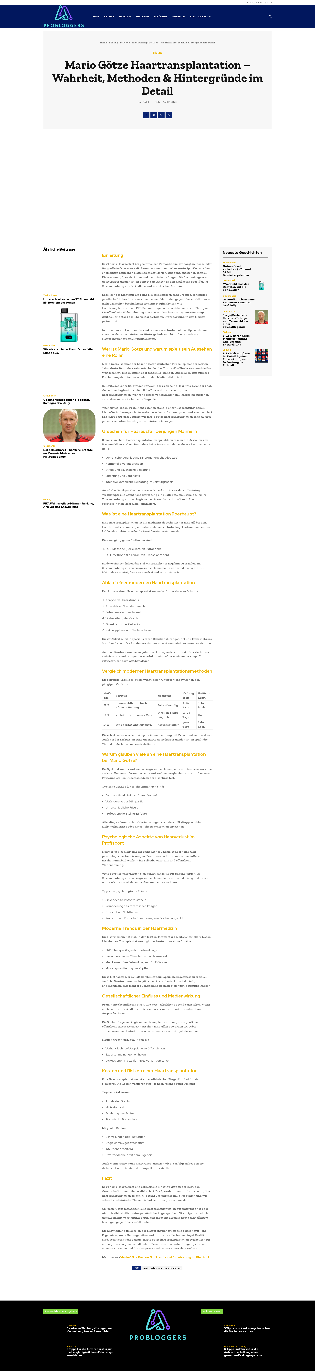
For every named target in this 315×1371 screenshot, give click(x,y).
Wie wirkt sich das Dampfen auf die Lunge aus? (68, 351)
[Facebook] (146, 115)
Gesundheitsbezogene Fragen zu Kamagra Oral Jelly (67, 401)
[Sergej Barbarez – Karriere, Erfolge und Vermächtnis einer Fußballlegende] (69, 425)
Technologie (50, 295)
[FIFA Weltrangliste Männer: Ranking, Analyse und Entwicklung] (69, 479)
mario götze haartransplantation (162, 1268)
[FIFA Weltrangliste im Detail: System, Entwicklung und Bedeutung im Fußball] (261, 355)
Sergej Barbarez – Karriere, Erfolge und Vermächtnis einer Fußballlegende (68, 453)
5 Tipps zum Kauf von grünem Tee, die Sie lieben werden (247, 1330)
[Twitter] (153, 115)
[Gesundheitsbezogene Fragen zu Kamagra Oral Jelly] (69, 375)
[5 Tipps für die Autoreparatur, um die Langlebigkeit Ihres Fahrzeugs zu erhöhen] (54, 1351)
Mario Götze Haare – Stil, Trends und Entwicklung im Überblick (165, 1257)
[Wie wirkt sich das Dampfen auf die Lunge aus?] (69, 325)
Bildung (113, 42)
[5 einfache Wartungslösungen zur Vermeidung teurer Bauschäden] (54, 1329)
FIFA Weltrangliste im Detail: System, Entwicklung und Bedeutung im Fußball (236, 359)
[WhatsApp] (169, 115)
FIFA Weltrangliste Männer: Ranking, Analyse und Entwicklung (68, 505)
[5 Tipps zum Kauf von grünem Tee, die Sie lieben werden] (212, 1329)
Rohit (146, 102)
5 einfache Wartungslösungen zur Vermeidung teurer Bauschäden (89, 1330)
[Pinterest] (161, 115)
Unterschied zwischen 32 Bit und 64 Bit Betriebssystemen (68, 300)
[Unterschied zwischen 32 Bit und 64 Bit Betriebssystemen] (69, 275)
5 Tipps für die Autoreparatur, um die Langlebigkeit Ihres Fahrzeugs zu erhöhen (90, 1352)
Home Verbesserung (235, 1346)
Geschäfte (49, 446)
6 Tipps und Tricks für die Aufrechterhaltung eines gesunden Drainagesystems (243, 1352)
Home (103, 42)
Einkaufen (229, 1326)
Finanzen (71, 1326)
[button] (270, 16)
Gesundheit (49, 345)
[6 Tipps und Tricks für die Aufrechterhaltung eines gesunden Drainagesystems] (212, 1351)
